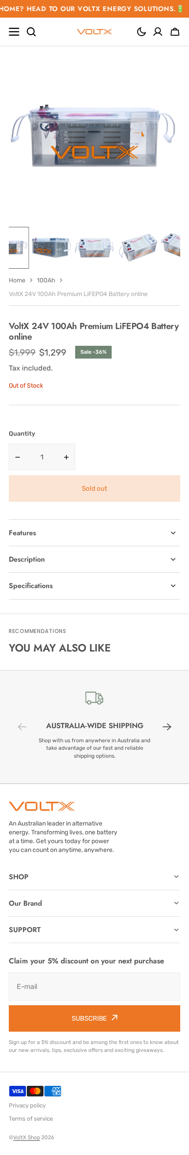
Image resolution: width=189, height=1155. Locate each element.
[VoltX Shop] (94, 31)
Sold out (94, 488)
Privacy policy (27, 1105)
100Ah (46, 280)
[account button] (158, 31)
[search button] (31, 31)
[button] (141, 31)
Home (17, 280)
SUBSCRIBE (89, 1018)
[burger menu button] (14, 31)
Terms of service (31, 1118)
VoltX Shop (26, 1137)
